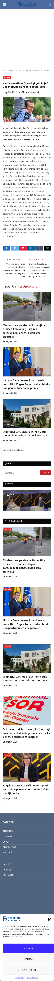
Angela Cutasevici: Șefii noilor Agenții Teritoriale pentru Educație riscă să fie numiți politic (26, 790)
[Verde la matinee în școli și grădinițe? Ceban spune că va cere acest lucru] (27, 109)
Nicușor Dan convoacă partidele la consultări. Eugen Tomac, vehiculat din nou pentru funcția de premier (26, 384)
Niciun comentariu (31, 92)
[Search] (49, 4)
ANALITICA (8, 831)
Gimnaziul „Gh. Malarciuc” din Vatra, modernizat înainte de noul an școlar (25, 434)
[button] (49, 919)
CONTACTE (8, 875)
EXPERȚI (7, 842)
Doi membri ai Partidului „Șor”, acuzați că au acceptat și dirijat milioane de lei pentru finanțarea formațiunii (26, 733)
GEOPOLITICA (9, 847)
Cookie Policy (20, 978)
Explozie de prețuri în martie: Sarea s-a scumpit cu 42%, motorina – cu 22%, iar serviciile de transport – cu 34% (39, 270)
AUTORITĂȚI (8, 836)
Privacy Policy (32, 978)
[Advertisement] (27, 39)
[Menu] (4, 4)
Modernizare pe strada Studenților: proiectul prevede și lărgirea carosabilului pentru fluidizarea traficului (24, 331)
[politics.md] (27, 4)
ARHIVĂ (6, 864)
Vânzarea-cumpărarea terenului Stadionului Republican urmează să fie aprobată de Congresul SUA (14, 270)
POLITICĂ (7, 78)
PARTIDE (7, 870)
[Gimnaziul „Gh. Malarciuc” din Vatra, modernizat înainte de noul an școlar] (27, 413)
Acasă (5, 70)
